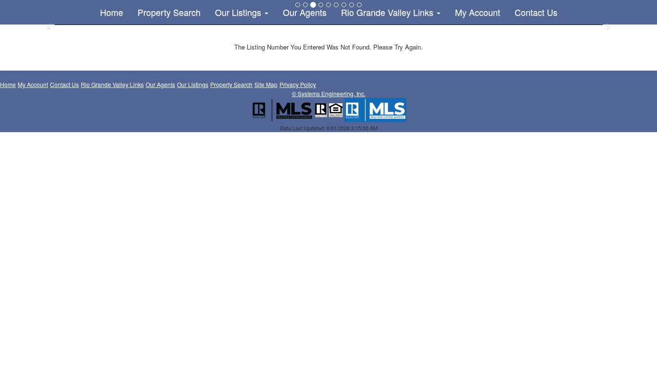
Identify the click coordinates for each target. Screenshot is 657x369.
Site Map (266, 84)
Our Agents (305, 12)
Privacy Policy (297, 84)
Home (111, 12)
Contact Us (536, 12)
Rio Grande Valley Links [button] (388, 12)
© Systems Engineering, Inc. (329, 93)
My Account (477, 12)
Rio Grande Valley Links (112, 84)
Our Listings (192, 84)
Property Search (169, 12)
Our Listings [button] (239, 12)
